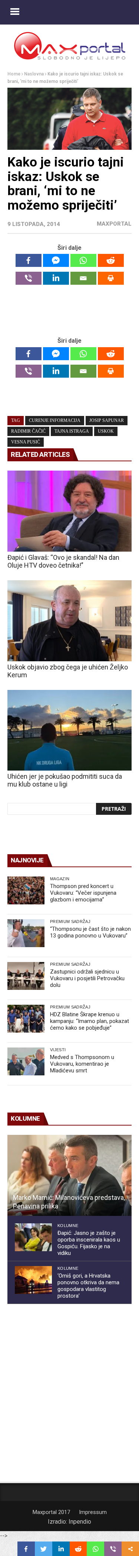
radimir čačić (28, 431)
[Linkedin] (56, 278)
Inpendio (80, 1521)
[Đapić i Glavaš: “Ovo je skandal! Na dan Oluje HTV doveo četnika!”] (69, 511)
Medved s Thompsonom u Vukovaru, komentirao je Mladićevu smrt (82, 1064)
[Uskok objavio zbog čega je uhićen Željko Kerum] (69, 620)
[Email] (83, 278)
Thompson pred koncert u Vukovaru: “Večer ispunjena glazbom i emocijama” (83, 893)
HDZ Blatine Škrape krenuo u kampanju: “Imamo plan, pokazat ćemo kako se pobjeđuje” (89, 1021)
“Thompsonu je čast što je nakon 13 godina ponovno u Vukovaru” (90, 932)
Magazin (59, 879)
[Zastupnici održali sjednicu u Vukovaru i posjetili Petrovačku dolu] (25, 976)
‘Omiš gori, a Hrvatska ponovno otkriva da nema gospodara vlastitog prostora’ (88, 1285)
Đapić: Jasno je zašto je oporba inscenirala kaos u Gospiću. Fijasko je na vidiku (88, 1243)
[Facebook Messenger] (56, 260)
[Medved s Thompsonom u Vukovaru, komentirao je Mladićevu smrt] (25, 1061)
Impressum (93, 1512)
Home (13, 74)
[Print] (111, 278)
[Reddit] (111, 260)
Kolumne (67, 1225)
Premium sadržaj (70, 921)
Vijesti (58, 1049)
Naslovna (34, 74)
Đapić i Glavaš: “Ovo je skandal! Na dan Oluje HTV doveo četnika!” (63, 561)
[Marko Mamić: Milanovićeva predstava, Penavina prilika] (69, 1175)
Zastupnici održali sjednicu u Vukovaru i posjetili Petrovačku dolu (87, 978)
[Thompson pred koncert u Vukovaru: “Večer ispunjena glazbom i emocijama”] (25, 890)
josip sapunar (106, 420)
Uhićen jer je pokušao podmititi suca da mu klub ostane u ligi (64, 780)
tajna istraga (71, 431)
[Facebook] (29, 260)
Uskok (106, 431)
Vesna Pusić (25, 442)
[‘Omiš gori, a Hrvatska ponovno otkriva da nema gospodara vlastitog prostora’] (33, 1280)
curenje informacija (54, 420)
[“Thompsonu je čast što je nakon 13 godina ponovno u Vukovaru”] (25, 933)
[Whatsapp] (83, 260)
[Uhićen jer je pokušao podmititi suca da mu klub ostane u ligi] (69, 730)
